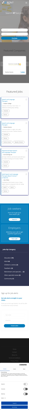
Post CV (14, 219)
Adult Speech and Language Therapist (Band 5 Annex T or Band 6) (10, 176)
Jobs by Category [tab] (9, 249)
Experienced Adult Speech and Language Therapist (9, 151)
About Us (14, 355)
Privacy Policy (14, 361)
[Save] (26, 100)
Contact (14, 352)
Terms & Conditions (14, 358)
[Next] (26, 64)
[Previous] (2, 64)
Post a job (14, 238)
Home (14, 349)
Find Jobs (14, 38)
